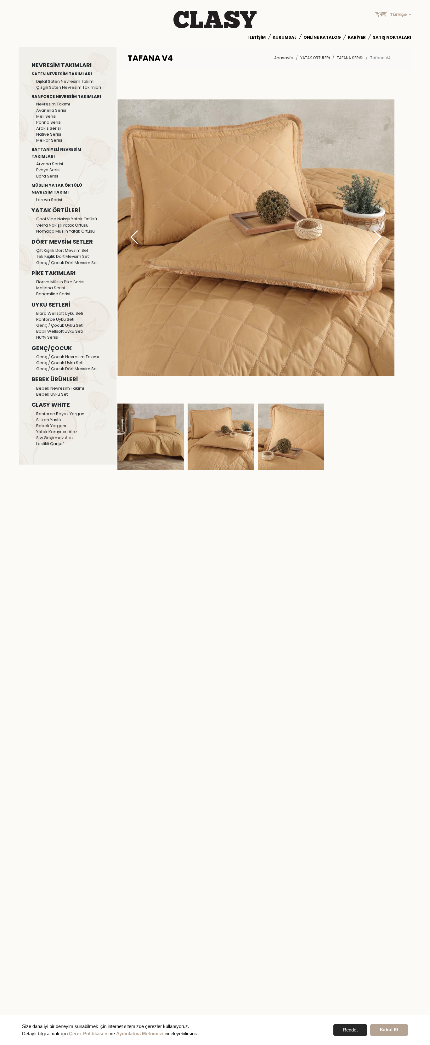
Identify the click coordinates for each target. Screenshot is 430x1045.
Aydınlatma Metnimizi (139, 1033)
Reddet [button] (350, 1029)
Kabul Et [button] (389, 1029)
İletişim (257, 37)
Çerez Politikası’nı (89, 1033)
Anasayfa (283, 57)
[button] (377, 238)
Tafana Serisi (350, 57)
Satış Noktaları (392, 37)
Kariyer (357, 37)
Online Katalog (322, 37)
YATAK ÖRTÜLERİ (315, 57)
